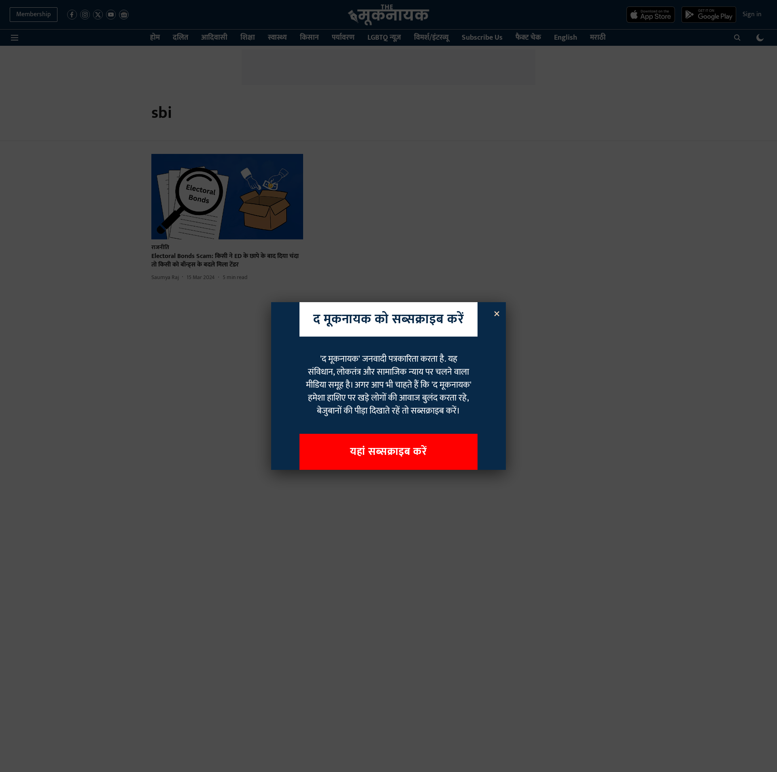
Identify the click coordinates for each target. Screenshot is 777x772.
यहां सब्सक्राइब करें (388, 452)
